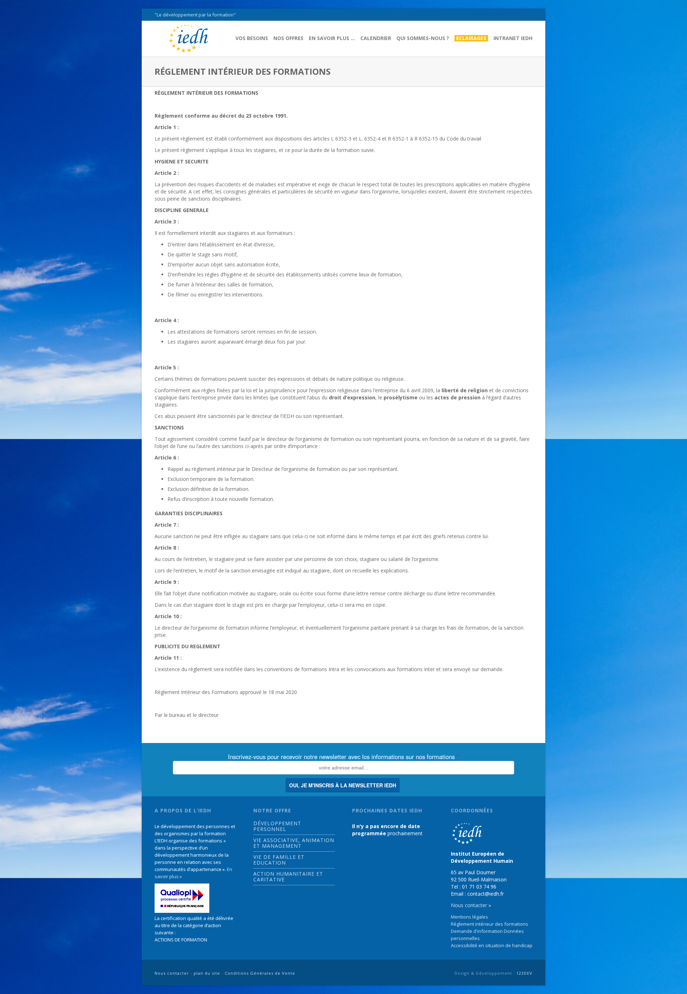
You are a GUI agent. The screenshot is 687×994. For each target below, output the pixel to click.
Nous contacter (172, 973)
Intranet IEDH (512, 38)
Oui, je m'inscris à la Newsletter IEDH (342, 785)
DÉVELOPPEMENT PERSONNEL (277, 826)
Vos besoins (251, 38)
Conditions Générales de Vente (260, 973)
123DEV (524, 973)
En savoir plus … (332, 38)
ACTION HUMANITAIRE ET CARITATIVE (288, 876)
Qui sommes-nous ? (422, 38)
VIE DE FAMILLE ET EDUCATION (278, 860)
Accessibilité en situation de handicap (491, 945)
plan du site (207, 973)
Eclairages (471, 38)
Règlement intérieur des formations (489, 924)
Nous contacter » (471, 905)
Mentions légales (469, 917)
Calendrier (375, 38)
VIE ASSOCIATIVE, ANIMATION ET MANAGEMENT (293, 843)
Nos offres (288, 38)
